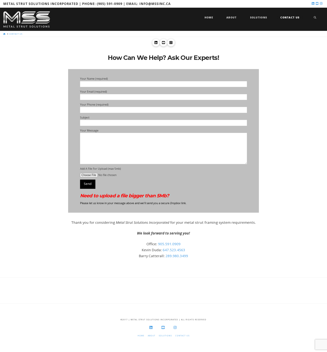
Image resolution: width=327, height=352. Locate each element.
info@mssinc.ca (155, 4)
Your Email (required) (93, 91)
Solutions (165, 336)
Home (141, 336)
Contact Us (182, 336)
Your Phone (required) (94, 104)
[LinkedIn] (314, 3)
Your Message (89, 130)
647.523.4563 (174, 249)
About (151, 336)
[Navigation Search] (315, 19)
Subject (84, 117)
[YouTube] (318, 3)
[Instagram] (322, 3)
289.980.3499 (177, 255)
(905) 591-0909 (109, 4)
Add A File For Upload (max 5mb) (100, 169)
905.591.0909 (169, 243)
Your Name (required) (94, 78)
